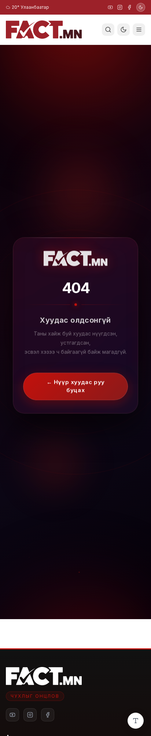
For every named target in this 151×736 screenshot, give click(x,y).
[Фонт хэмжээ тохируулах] (136, 721)
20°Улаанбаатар (30, 7)
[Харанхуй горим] (140, 7)
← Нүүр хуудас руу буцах (75, 385)
